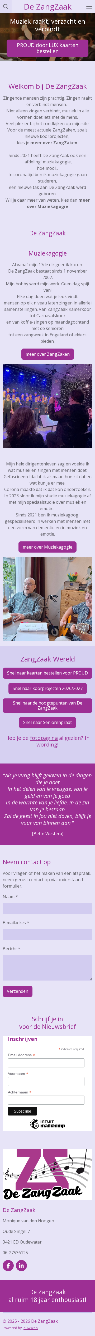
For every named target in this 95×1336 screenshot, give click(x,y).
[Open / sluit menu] (89, 6)
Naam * (10, 897)
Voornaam (18, 1073)
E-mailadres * (16, 923)
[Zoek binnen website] (6, 6)
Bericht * (11, 949)
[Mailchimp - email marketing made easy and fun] (47, 1128)
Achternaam (19, 1092)
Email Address (21, 1055)
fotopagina (44, 737)
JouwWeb (30, 1327)
